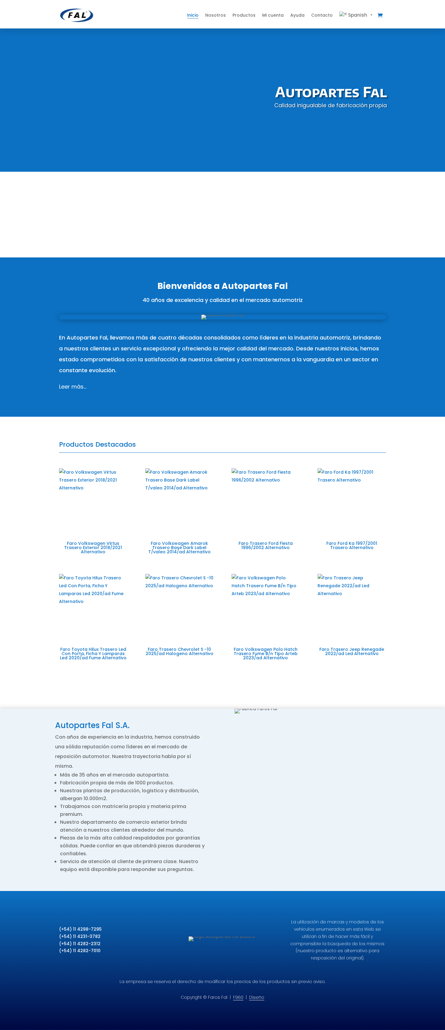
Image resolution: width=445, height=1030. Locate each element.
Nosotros (215, 15)
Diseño (256, 997)
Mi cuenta (273, 15)
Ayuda (297, 15)
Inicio (193, 15)
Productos (243, 15)
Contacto (322, 15)
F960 (238, 997)
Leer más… (72, 386)
